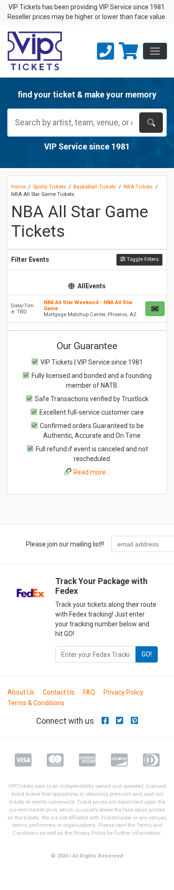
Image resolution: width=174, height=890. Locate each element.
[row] (87, 309)
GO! (147, 654)
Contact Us (59, 692)
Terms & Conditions (35, 703)
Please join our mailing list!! (65, 544)
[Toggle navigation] (155, 51)
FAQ (89, 692)
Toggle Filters (142, 259)
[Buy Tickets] (155, 308)
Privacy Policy (123, 692)
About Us (20, 692)
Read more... (91, 472)
